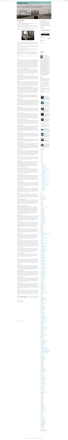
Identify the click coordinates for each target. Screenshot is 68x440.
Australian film (42, 219)
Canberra (42, 239)
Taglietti (42, 401)
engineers (42, 291)
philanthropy (42, 365)
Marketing (42, 337)
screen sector (42, 386)
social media (42, 393)
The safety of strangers (43, 169)
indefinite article (22, 3)
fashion (41, 295)
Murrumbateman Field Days (29, 256)
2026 (41, 150)
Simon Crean (42, 389)
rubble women (42, 382)
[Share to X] (23, 296)
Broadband (42, 232)
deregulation (42, 282)
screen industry (42, 385)
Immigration (42, 315)
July (42, 164)
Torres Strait (42, 410)
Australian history (43, 221)
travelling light (41, 91)
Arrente (41, 204)
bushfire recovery (43, 237)
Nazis (41, 354)
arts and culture (42, 209)
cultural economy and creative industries (45, 268)
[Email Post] (20, 296)
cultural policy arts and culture (44, 275)
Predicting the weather (21, 79)
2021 (41, 155)
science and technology (43, 384)
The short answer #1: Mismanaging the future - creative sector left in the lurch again (45, 124)
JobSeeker (42, 326)
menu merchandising (43, 342)
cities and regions (43, 245)
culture (41, 277)
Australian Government (43, 220)
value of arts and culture (43, 421)
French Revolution (43, 303)
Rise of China (42, 381)
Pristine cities (21, 232)
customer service (43, 279)
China (41, 244)
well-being (42, 425)
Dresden (42, 285)
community (42, 247)
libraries (42, 331)
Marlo (41, 338)
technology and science (43, 406)
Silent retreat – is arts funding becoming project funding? (47, 133)
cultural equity (42, 269)
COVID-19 (42, 256)
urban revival (42, 418)
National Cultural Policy (43, 349)
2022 (41, 154)
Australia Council (43, 215)
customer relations (43, 278)
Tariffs (41, 402)
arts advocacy (42, 208)
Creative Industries (25, 213)
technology (42, 405)
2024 (41, 152)
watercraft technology (43, 424)
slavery (41, 390)
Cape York (42, 241)
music (41, 345)
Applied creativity (23, 166)
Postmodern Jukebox (43, 370)
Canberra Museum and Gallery (44, 240)
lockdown (42, 334)
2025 (41, 151)
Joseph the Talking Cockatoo (44, 327)
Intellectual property (43, 322)
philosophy (42, 366)
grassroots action (43, 306)
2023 (41, 153)
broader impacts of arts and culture (44, 233)
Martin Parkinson (43, 339)
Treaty (41, 414)
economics (42, 287)
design (41, 283)
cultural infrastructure (43, 271)
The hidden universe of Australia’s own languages (47, 118)
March (42, 191)
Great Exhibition (42, 307)
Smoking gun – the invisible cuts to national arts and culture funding (47, 128)
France (41, 302)
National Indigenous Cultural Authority (45, 351)
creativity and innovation (43, 264)
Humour (42, 314)
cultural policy (42, 274)
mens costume (42, 341)
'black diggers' (42, 195)
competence (42, 252)
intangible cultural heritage (44, 321)
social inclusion (42, 392)
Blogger (42, 229)
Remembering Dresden (31, 238)
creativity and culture (43, 263)
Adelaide (42, 199)
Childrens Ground (43, 243)
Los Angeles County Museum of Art (44, 335)
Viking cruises (42, 422)
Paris (41, 362)
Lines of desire (35, 226)
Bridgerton (42, 231)
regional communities (43, 378)
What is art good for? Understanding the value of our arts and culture (47, 97)
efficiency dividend (43, 289)
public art (42, 373)
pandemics (42, 361)
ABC (41, 197)
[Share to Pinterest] (25, 296)
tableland (42, 400)
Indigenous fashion (43, 319)
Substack (42, 396)
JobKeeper (42, 325)
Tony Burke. (42, 409)
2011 (41, 163)
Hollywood (42, 313)
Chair (20, 263)
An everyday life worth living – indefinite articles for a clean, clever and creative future (27, 67)
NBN (41, 355)
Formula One (42, 301)
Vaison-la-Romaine (43, 420)
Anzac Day (42, 203)
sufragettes (42, 397)
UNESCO (42, 416)
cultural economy (43, 267)
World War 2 (42, 426)
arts (41, 207)
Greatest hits (29, 159)
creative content (42, 259)
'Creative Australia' (43, 196)
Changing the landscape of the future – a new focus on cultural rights (47, 108)
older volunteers (42, 358)
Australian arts (42, 217)
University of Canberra (43, 417)
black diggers (42, 228)
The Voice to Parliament (43, 408)
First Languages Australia (43, 297)
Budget (41, 235)
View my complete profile (43, 75)
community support (43, 251)
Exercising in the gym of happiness (45, 184)
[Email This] (22, 296)
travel (41, 412)
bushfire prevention (43, 236)
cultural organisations (43, 273)
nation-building (42, 347)
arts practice (42, 212)
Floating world (35, 85)
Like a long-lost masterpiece (23, 275)
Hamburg (42, 309)
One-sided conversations (25, 148)
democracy (42, 281)
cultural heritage (42, 270)
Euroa (41, 293)
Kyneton (42, 329)
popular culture (20, 297)
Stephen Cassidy (46, 55)
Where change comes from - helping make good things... (45, 180)
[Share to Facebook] (24, 296)
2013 (41, 162)
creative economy (43, 260)
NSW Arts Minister (43, 357)
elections (42, 290)
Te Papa (42, 404)
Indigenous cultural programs (44, 317)
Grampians (42, 305)
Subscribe (45, 34)
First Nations (42, 298)
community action (43, 248)
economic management (43, 286)
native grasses (42, 353)
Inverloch (42, 323)
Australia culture (42, 216)
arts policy (42, 211)
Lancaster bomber (43, 330)
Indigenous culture (43, 318)
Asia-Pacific (42, 213)
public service (42, 374)
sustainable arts (42, 398)
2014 (41, 161)
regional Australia (43, 377)
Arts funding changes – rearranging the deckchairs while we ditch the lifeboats (47, 144)
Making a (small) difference (25, 281)
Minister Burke (42, 343)
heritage (42, 311)
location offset (42, 333)
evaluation (42, 294)
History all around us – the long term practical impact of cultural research (47, 114)
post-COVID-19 (42, 369)
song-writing (42, 394)
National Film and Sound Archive (44, 350)
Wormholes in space (21, 97)
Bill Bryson (42, 227)
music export (42, 346)
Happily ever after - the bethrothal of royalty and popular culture (29, 92)
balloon (41, 82)
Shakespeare (42, 388)
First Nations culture (43, 299)
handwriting (41, 85)
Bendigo (42, 225)
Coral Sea (42, 255)
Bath (41, 224)
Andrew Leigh (42, 201)
